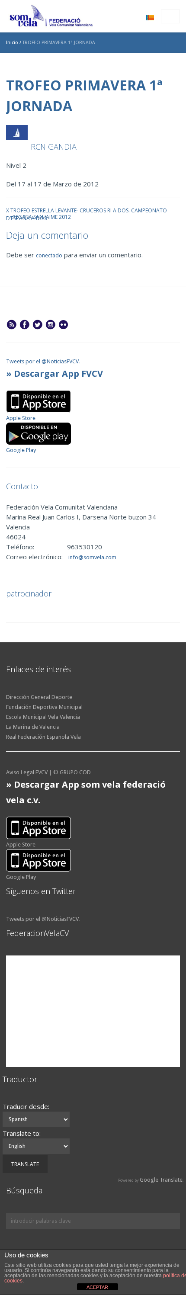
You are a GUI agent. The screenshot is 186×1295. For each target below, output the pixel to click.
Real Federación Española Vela (43, 737)
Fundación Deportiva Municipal (44, 707)
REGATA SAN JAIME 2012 (42, 216)
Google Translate (161, 1179)
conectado (49, 255)
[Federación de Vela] (51, 17)
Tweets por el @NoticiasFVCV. (43, 361)
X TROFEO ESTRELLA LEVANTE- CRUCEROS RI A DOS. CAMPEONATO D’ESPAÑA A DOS (86, 210)
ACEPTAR (97, 1287)
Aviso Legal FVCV (27, 772)
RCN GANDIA (54, 146)
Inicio (12, 42)
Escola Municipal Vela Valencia (43, 717)
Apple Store (20, 418)
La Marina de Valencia (33, 727)
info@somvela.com (91, 557)
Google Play (21, 450)
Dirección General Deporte (39, 697)
